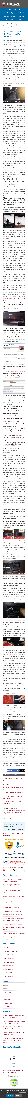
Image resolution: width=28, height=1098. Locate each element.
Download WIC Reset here (10, 416)
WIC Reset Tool (15, 755)
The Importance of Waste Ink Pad (12, 907)
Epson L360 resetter (8, 976)
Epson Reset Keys (14, 4)
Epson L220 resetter (8, 955)
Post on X (22, 770)
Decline (18, 1095)
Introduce (5, 989)
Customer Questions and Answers (12, 915)
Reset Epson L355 (8, 969)
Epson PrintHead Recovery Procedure (14, 933)
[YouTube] (4, 870)
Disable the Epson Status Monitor (12, 924)
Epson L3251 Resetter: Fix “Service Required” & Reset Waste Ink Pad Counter (13, 1040)
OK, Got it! (10, 1095)
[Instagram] (24, 870)
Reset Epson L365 (8, 973)
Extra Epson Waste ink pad (12, 810)
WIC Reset (6, 948)
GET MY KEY (19, 829)
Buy (14, 1066)
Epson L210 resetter (8, 962)
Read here (12, 446)
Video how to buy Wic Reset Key (12, 911)
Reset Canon (6, 996)
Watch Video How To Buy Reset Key (13, 867)
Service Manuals (7, 1003)
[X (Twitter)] (14, 870)
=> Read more (7, 361)
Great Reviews (7, 985)
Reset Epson (6, 999)
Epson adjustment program (10, 951)
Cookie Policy (23, 1092)
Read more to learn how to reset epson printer (14, 298)
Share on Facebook (12, 770)
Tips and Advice (13, 808)
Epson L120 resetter (8, 958)
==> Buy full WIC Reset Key (11, 421)
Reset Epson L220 (8, 966)
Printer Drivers (7, 992)
